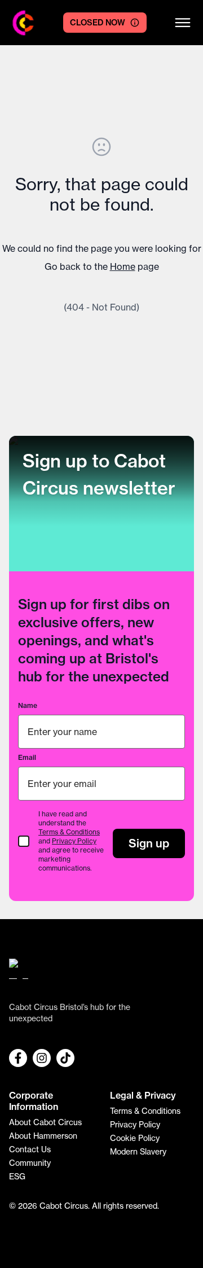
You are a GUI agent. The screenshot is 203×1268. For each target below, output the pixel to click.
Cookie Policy (135, 1138)
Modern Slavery (138, 1152)
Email (27, 757)
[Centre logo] (23, 22)
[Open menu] (182, 22)
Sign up (149, 843)
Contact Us (30, 1149)
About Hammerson (43, 1136)
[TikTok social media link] (65, 1058)
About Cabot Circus (45, 1122)
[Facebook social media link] (18, 1058)
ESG (17, 1176)
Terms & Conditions (69, 832)
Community (30, 1163)
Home (122, 266)
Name (27, 705)
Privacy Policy (74, 841)
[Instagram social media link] (42, 1058)
